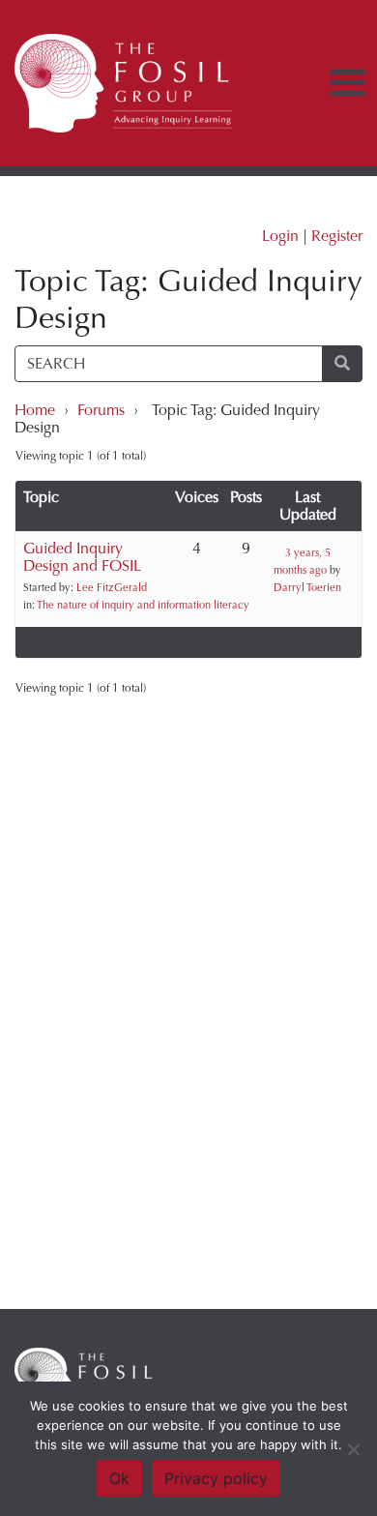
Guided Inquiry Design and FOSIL (82, 557)
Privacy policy (216, 1478)
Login (280, 235)
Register (336, 235)
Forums (101, 410)
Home (34, 410)
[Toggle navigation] (347, 82)
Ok (119, 1478)
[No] (352, 1449)
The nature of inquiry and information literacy (143, 605)
